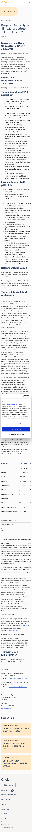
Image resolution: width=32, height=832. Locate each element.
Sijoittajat (4, 804)
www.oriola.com (13, 630)
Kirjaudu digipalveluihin (8, 795)
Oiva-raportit (4, 822)
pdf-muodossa (22, 626)
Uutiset (9, 20)
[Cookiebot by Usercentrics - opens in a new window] (23, 396)
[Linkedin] (12, 791)
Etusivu (3, 20)
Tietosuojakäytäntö (6, 824)
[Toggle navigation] (29, 2)
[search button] (24, 2)
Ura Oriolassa (5, 814)
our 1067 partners (12, 404)
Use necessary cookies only (16, 434)
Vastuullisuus (5, 809)
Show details (23, 423)
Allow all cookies (16, 429)
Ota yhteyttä (8, 785)
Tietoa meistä (5, 799)
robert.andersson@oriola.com (18, 678)
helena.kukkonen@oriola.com (18, 687)
